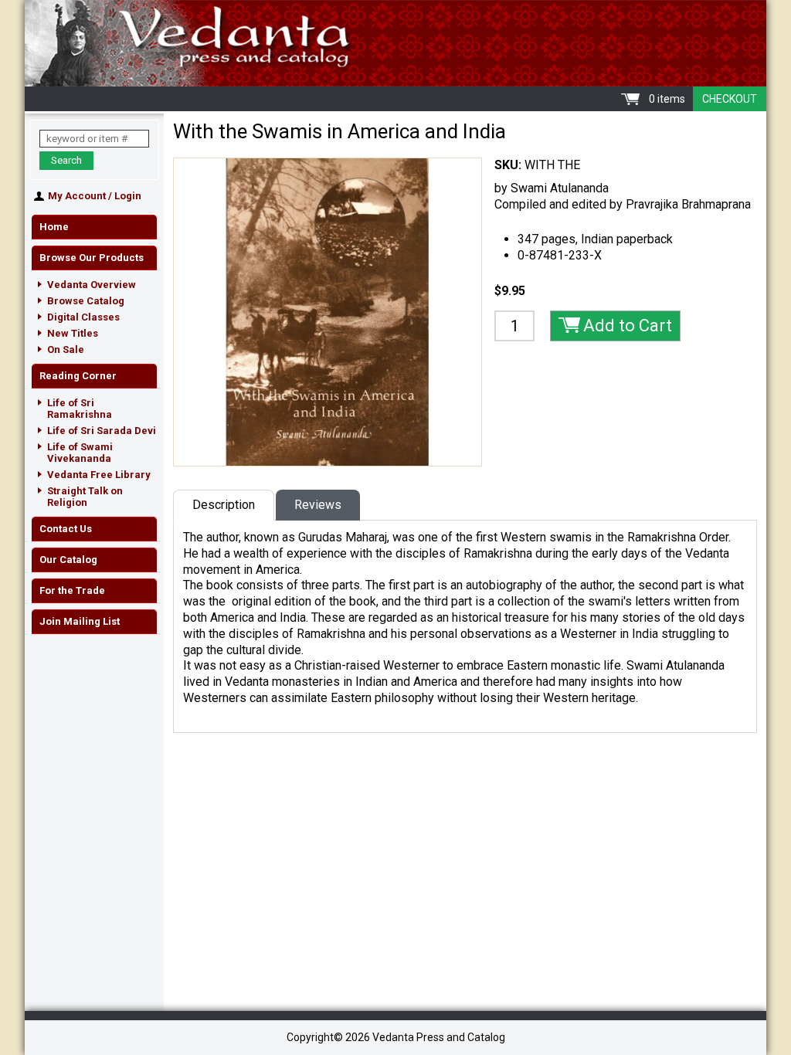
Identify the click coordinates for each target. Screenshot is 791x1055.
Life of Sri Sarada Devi (101, 430)
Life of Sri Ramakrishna (79, 408)
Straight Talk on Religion (85, 496)
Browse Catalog (85, 301)
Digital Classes (83, 317)
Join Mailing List (79, 621)
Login (127, 196)
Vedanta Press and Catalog (395, 43)
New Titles (72, 333)
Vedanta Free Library (99, 474)
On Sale (65, 349)
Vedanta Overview (91, 284)
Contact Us (65, 528)
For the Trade (72, 590)
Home (54, 226)
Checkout (729, 99)
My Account (77, 196)
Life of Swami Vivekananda (80, 452)
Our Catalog (68, 559)
